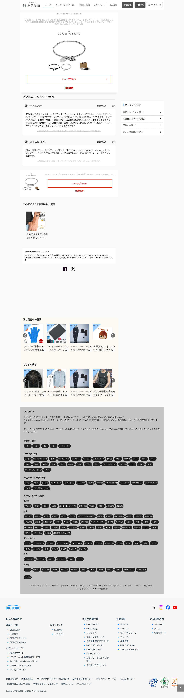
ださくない (139, 516)
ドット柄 (119, 543)
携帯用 (110, 522)
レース (128, 543)
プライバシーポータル (106, 678)
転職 (52, 459)
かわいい (154, 543)
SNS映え (48, 533)
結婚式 (70, 464)
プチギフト (64, 569)
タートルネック (38, 543)
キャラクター (141, 569)
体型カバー (73, 527)
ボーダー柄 (88, 543)
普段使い (64, 549)
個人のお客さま (14, 619)
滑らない (38, 516)
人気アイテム (99, 5)
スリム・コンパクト (98, 522)
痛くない (129, 516)
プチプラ (154, 527)
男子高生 (36, 569)
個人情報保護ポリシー (82, 678)
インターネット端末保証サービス (25, 657)
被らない (109, 516)
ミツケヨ (137, 586)
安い (145, 527)
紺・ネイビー (61, 559)
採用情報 (124, 641)
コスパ (27, 533)
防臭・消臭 (83, 506)
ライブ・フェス (98, 459)
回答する (140, 5)
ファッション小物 (111, 483)
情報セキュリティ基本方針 (45, 683)
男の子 (101, 569)
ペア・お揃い (38, 533)
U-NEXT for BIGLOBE (20, 665)
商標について (67, 683)
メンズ (48, 5)
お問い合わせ (12, 678)
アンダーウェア (69, 483)
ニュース (124, 636)
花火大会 (127, 459)
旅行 (152, 459)
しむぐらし (59, 633)
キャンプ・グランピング (33, 470)
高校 (27, 464)
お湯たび (64, 586)
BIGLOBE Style (127, 645)
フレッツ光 (91, 632)
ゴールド (80, 559)
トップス (28, 483)
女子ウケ (117, 527)
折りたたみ (120, 522)
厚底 (99, 527)
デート (135, 459)
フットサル (123, 464)
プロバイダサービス (95, 636)
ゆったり (67, 522)
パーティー (87, 459)
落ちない (100, 516)
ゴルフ (132, 464)
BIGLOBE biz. (92, 624)
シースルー (50, 543)
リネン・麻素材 (76, 543)
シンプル (28, 549)
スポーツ (88, 464)
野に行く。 (117, 586)
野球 (149, 464)
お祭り (118, 459)
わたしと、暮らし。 (78, 586)
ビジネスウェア (55, 483)
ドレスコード (76, 459)
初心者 (55, 569)
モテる (108, 527)
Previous (25, 335)
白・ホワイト (29, 559)
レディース (69, 5)
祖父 (83, 569)
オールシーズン (64, 446)
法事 (79, 464)
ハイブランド (127, 527)
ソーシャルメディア (129, 649)
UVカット (27, 506)
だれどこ (45, 586)
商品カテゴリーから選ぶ (134, 119)
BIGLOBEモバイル (18, 638)
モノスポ (107, 586)
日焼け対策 (28, 522)
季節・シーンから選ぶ (133, 112)
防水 (45, 506)
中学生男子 (46, 569)
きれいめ (55, 549)
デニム (27, 543)
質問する (128, 5)
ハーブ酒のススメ (83, 589)
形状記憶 (119, 506)
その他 (27, 488)
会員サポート (160, 632)
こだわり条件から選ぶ (133, 132)
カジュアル (37, 549)
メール (157, 628)
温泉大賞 (58, 629)
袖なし (37, 527)
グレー (51, 559)
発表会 (45, 464)
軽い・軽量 (85, 522)
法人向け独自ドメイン (96, 665)
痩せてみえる (119, 516)
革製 (136, 543)
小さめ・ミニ (48, 522)
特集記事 (113, 5)
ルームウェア (124, 483)
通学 (53, 464)
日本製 (55, 527)
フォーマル (83, 549)
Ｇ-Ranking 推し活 (100, 589)
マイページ (156, 5)
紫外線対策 (149, 516)
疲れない (55, 516)
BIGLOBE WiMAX (18, 642)
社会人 (109, 569)
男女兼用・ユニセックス (62, 533)
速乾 (54, 506)
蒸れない (46, 516)
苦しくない (28, 516)
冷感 (36, 506)
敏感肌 (82, 527)
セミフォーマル (63, 459)
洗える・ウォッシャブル (68, 506)
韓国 (63, 527)
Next (113, 335)
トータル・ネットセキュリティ (24, 661)
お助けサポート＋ (18, 652)
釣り (47, 470)
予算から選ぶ (129, 125)
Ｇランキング (34, 586)
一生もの (137, 527)
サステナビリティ (128, 632)
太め (58, 522)
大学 (36, 464)
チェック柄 (98, 543)
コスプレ (28, 577)
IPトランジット (93, 653)
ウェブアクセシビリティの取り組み (53, 678)
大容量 (75, 522)
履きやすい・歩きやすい (86, 516)
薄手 (137, 522)
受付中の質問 (84, 5)
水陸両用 (92, 506)
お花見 (109, 459)
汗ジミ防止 (110, 506)
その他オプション (18, 669)
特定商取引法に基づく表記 (18, 683)
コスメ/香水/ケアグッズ (41, 488)
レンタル (91, 527)
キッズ (59, 5)
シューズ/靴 (81, 483)
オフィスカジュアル (40, 459)
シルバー (71, 559)
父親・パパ (74, 569)
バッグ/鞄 (90, 483)
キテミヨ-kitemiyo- (32, 251)
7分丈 (46, 527)
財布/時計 (99, 483)
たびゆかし (148, 586)
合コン (144, 459)
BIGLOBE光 (15, 629)
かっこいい (73, 549)
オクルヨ (54, 586)
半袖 (146, 522)
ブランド (124, 628)
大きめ (37, 522)
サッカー (141, 464)
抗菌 (100, 506)
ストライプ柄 (109, 543)
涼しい (72, 516)
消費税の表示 (27, 678)
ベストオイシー (95, 586)
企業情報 (120, 619)
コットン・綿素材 (62, 543)
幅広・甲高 (28, 527)
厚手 (129, 522)
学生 (118, 569)
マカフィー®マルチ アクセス (97, 659)
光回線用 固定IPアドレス (97, 641)
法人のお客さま (90, 619)
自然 (46, 549)
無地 (145, 543)
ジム (96, 464)
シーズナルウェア (151, 483)
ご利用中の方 (157, 619)
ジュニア (28, 569)
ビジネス (28, 459)
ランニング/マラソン (109, 464)
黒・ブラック (41, 559)
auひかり (14, 633)
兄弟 (92, 569)
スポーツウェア (137, 483)
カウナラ (128, 586)
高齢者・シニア (129, 569)
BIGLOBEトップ (83, 683)
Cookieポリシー (127, 678)
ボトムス (45, 483)
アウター (36, 483)
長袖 (155, 522)
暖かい (63, 516)
